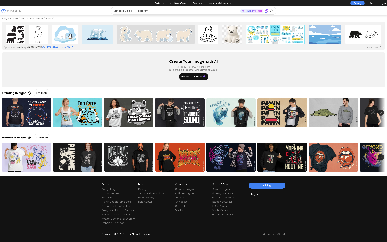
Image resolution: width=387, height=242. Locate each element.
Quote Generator (222, 210)
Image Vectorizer (222, 202)
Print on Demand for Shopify (118, 219)
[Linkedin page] (283, 234)
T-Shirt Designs (110, 193)
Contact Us (181, 206)
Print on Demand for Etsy (116, 214)
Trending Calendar (113, 223)
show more (373, 47)
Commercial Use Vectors (116, 206)
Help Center (145, 202)
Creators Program (185, 189)
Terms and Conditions (151, 193)
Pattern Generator (222, 214)
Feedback (181, 210)
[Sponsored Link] (15, 34)
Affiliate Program (185, 193)
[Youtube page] (278, 234)
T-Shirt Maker (219, 206)
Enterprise (181, 197)
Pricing (142, 189)
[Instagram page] (263, 234)
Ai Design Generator (223, 193)
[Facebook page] (268, 234)
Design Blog (108, 189)
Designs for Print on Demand (118, 210)
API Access (181, 202)
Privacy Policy (146, 197)
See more (42, 93)
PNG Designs (109, 197)
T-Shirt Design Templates (116, 202)
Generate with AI (191, 76)
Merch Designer (221, 189)
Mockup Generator (223, 197)
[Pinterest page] (273, 234)
